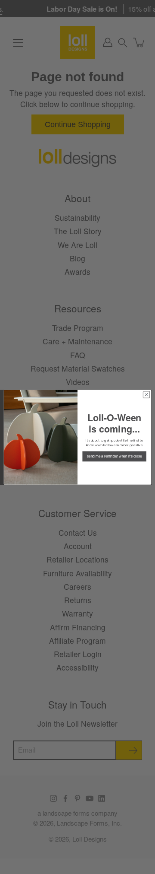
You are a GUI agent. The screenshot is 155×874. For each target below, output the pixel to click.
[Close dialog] (146, 394)
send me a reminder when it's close (114, 456)
